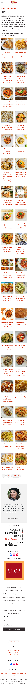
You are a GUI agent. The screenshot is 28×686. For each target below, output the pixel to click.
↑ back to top (14, 641)
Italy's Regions (11, 8)
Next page (16, 475)
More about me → (14, 518)
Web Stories (14, 654)
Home (3, 8)
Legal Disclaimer (14, 650)
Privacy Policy (14, 652)
